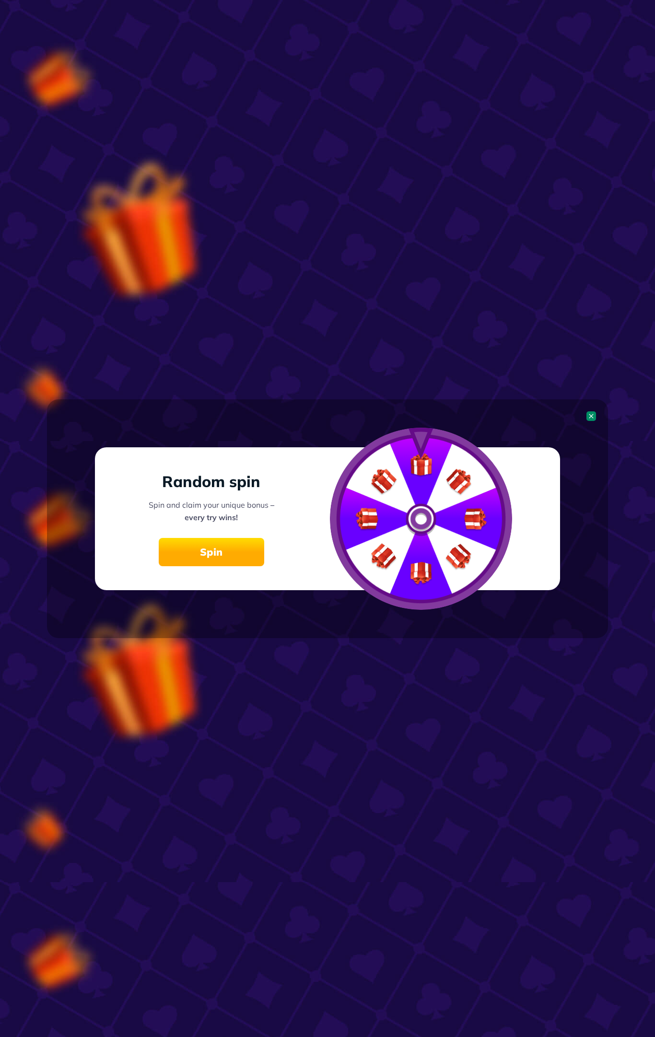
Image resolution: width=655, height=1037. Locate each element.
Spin (211, 552)
